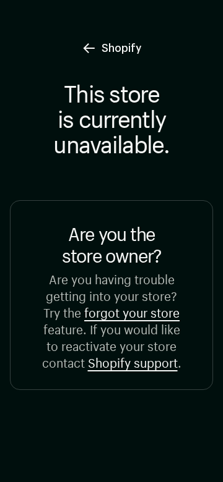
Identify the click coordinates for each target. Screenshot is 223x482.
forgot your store (132, 311)
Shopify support (133, 361)
